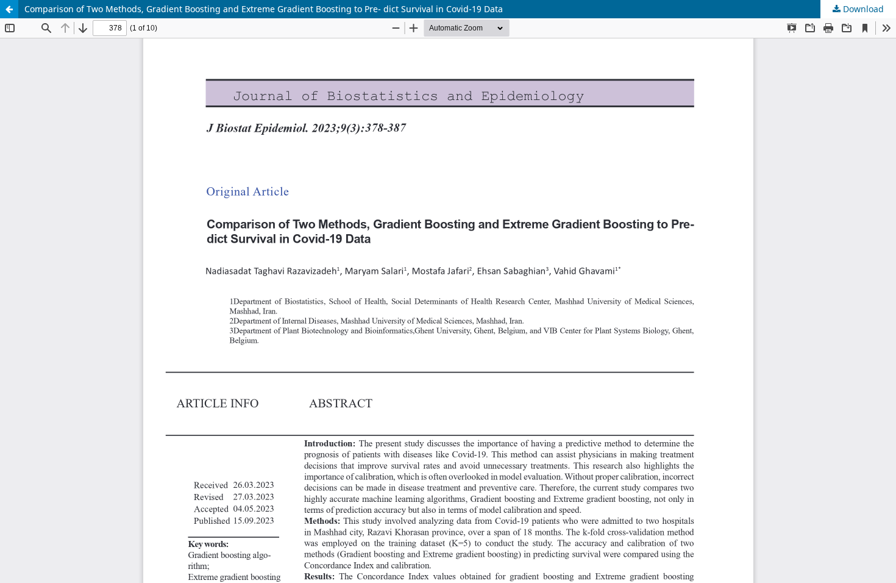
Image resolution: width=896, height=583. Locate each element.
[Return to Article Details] (9, 9)
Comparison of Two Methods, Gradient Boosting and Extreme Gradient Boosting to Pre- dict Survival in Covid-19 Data (263, 9)
